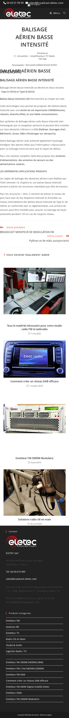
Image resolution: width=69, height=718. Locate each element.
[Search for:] (63, 13)
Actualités (22, 56)
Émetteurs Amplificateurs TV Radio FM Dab (42, 56)
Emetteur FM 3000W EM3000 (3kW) (24, 662)
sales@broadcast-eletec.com (46, 3)
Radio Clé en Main (16, 639)
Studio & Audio (14, 645)
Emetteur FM (13, 620)
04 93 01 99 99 (16, 3)
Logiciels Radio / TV (16, 651)
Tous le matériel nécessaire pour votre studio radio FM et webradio (34, 327)
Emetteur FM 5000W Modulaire (34, 458)
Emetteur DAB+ (14, 692)
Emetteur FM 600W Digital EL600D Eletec (27, 686)
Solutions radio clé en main (34, 519)
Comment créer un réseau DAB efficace (34, 381)
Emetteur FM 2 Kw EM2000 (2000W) (25, 668)
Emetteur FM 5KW (15, 674)
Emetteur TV (12, 632)
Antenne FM (12, 626)
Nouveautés (18, 65)
